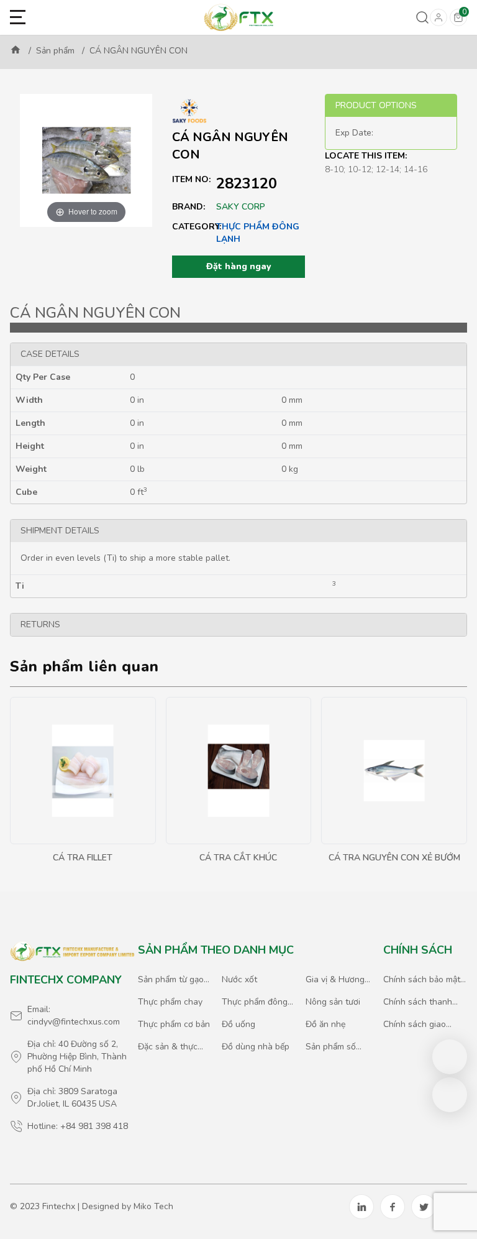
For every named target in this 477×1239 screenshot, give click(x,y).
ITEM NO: (191, 179)
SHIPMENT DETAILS (59, 531)
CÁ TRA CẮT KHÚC (238, 858)
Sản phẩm (55, 51)
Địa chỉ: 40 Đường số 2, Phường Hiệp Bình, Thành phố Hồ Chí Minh (77, 1056)
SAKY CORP (240, 207)
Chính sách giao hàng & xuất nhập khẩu (418, 1024)
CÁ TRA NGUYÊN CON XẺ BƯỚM (394, 858)
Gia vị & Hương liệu (335, 980)
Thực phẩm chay (170, 1002)
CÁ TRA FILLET (82, 858)
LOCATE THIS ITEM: (366, 156)
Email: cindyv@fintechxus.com (73, 1015)
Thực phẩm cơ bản (174, 1024)
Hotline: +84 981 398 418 (77, 1126)
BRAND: (188, 207)
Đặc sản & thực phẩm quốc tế (168, 1047)
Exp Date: (354, 133)
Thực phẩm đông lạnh (257, 233)
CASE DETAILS (50, 354)
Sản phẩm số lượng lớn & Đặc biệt (337, 1047)
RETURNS (40, 624)
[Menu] (17, 17)
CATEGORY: (194, 227)
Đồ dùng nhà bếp (255, 1046)
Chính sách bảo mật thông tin (421, 980)
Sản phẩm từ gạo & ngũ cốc (171, 980)
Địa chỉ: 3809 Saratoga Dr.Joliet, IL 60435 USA (72, 1097)
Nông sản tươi (333, 1002)
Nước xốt (239, 979)
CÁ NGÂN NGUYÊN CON (138, 51)
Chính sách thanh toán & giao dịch (417, 1002)
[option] (86, 160)
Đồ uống (238, 1024)
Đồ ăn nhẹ (325, 1024)
